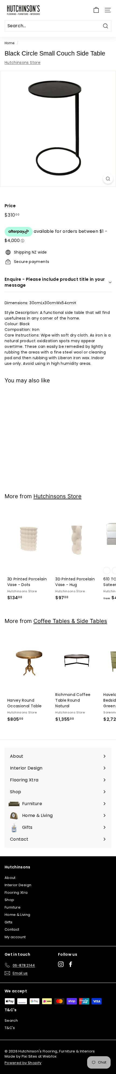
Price (10, 206)
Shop (9, 899)
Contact (12, 929)
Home (9, 43)
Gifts (9, 922)
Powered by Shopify (23, 1062)
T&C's (10, 1027)
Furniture (13, 907)
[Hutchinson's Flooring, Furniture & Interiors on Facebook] (70, 964)
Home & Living (17, 914)
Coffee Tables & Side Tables (70, 621)
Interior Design (18, 885)
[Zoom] (108, 179)
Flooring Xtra (16, 892)
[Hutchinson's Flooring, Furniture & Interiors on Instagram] (61, 964)
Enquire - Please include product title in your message (55, 282)
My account (15, 937)
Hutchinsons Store (22, 62)
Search (11, 1020)
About (10, 877)
